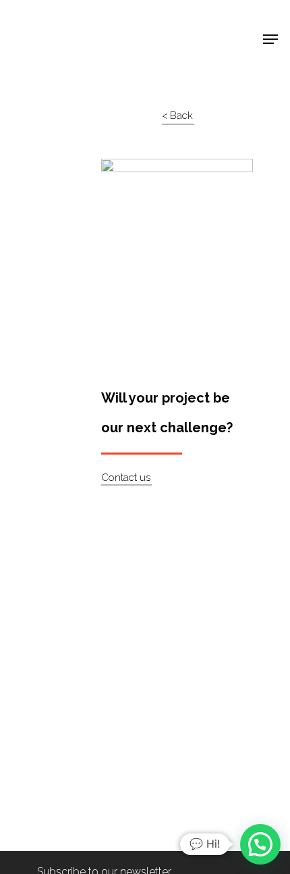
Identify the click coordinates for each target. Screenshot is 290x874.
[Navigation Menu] (270, 39)
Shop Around (55, 21)
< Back (177, 115)
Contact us (125, 477)
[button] (260, 844)
